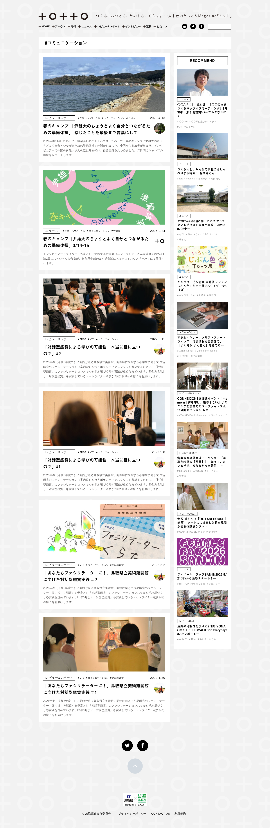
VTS (91, 339)
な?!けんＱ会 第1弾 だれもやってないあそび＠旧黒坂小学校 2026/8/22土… (201, 225)
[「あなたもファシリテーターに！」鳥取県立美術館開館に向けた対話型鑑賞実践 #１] (104, 669)
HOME (46, 26)
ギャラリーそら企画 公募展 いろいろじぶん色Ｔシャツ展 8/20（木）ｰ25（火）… (202, 286)
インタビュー (133, 26)
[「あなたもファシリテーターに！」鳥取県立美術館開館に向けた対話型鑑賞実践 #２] (104, 556)
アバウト (60, 26)
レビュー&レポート (108, 26)
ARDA (82, 339)
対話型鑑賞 (117, 565)
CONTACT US (160, 813)
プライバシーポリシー (132, 813)
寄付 (73, 26)
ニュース (87, 26)
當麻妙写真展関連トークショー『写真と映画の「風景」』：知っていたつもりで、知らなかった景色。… (201, 461)
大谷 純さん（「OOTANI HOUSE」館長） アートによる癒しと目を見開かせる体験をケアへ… (202, 522)
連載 (148, 26)
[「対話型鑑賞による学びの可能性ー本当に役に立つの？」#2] (104, 330)
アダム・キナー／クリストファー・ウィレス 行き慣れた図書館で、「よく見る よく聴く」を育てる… (201, 341)
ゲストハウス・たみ (89, 118)
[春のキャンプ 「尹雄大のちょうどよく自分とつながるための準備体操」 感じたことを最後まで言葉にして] (104, 109)
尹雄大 (130, 118)
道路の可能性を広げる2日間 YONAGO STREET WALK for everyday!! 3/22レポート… (202, 630)
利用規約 (180, 813)
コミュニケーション (113, 118)
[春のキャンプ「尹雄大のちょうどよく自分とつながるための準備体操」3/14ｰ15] (104, 222)
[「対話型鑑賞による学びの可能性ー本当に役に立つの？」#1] (104, 443)
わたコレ (162, 26)
